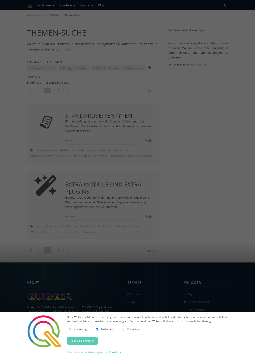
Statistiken (107, 329)
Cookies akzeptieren (82, 340)
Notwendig (80, 329)
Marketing (133, 329)
